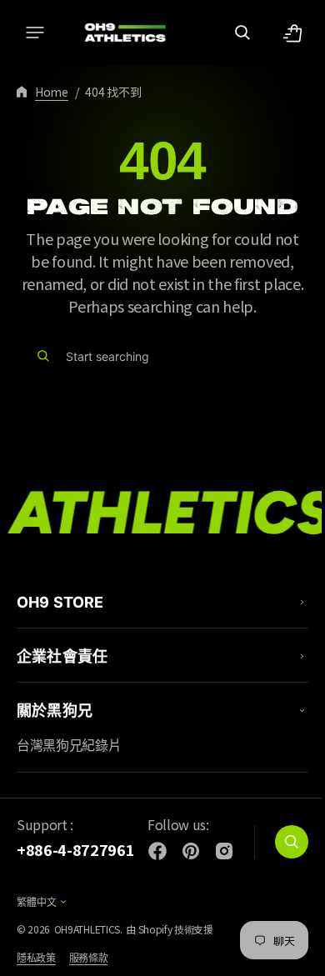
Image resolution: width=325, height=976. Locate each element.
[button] (35, 32)
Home (51, 91)
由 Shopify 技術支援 (169, 929)
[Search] (43, 355)
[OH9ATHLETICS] (117, 32)
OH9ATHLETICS (87, 929)
